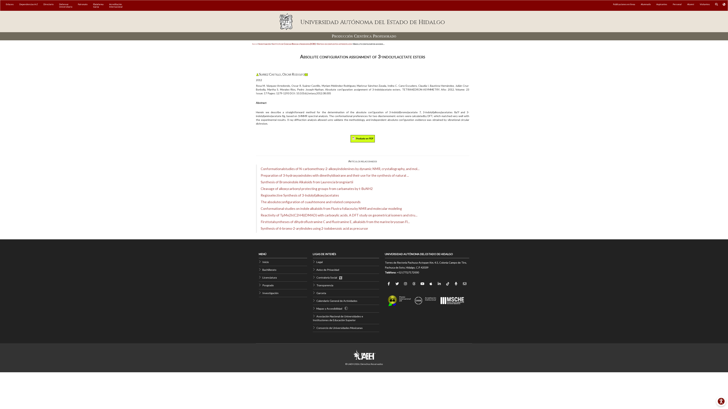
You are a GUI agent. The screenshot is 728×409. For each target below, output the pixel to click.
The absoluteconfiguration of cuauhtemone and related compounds (311, 202)
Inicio (254, 43)
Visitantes (705, 4)
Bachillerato (269, 269)
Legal (319, 262)
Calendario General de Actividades (336, 300)
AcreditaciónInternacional (115, 5)
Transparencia (324, 285)
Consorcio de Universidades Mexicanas (339, 327)
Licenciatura (269, 277)
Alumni (690, 4)
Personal (677, 4)
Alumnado (646, 4)
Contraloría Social (327, 277)
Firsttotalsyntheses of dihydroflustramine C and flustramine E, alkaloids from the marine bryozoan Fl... (335, 222)
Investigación (270, 293)
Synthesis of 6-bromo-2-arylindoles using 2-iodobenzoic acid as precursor (314, 228)
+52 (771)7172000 (408, 272)
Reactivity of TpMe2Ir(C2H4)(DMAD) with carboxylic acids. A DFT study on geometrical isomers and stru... (339, 215)
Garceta (321, 293)
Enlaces (10, 4)
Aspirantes (661, 4)
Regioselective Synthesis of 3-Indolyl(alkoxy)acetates (300, 195)
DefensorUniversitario (65, 5)
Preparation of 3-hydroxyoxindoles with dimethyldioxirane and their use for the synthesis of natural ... (335, 175)
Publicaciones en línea (624, 4)
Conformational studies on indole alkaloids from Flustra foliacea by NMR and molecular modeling (331, 209)
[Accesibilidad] (721, 401)
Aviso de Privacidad (327, 269)
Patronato (82, 4)
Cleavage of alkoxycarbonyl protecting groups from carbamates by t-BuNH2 (317, 189)
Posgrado (268, 285)
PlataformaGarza (98, 5)
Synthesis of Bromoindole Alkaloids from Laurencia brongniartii (307, 182)
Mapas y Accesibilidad (329, 308)
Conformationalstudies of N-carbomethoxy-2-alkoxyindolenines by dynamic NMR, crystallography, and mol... (340, 169)
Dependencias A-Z (28, 4)
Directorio (48, 4)
